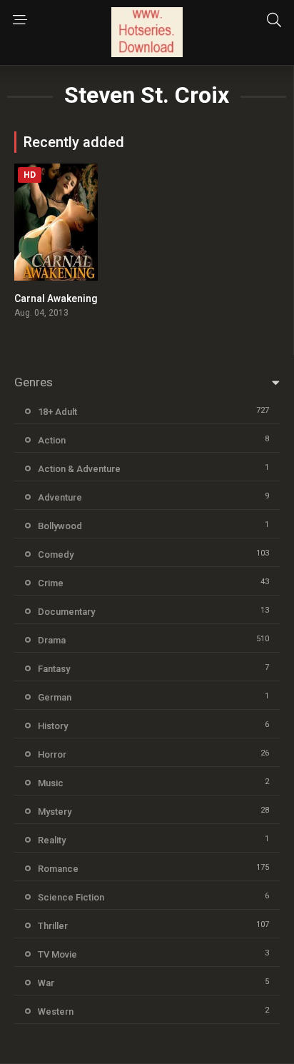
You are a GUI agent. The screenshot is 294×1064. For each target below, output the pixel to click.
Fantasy (54, 668)
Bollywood (60, 526)
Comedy (56, 554)
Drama (52, 640)
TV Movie (57, 954)
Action (52, 440)
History (53, 726)
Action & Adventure (79, 468)
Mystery (54, 811)
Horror (52, 754)
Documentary (66, 611)
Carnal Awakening (56, 298)
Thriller (53, 925)
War (46, 983)
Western (56, 1011)
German (54, 697)
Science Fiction (71, 897)
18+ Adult (57, 411)
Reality (52, 840)
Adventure (60, 497)
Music (51, 783)
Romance (58, 868)
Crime (51, 583)
